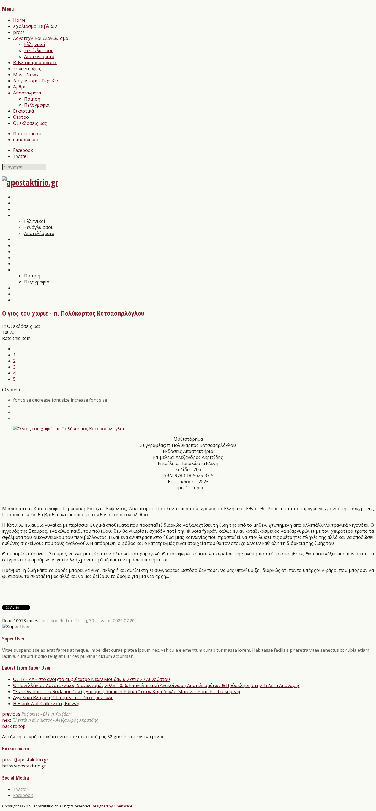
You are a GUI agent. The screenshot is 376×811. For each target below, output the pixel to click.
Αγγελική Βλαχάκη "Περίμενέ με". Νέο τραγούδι (63, 697)
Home (19, 20)
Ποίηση (32, 99)
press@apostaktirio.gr (25, 760)
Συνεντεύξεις (27, 69)
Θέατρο (21, 117)
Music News (25, 75)
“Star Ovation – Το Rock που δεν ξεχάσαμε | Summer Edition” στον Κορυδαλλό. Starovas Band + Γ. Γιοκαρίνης (127, 691)
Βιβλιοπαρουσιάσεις (35, 63)
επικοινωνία (26, 140)
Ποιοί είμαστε (28, 134)
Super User (13, 638)
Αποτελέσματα (39, 56)
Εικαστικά (23, 111)
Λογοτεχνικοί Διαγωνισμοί (41, 38)
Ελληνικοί (34, 44)
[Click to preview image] (69, 429)
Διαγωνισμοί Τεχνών (35, 81)
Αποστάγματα (27, 93)
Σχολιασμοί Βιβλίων (35, 26)
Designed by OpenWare (112, 806)
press (19, 32)
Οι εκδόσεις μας (30, 123)
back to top (14, 726)
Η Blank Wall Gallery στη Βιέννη (46, 704)
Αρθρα (19, 87)
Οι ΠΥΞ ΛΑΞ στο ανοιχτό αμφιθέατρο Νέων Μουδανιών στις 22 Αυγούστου (91, 679)
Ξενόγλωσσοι (38, 50)
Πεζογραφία (36, 105)
